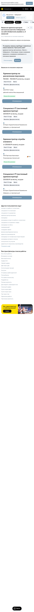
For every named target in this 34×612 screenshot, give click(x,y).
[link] (23, 9)
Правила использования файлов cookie (12, 4)
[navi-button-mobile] (31, 9)
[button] (17, 101)
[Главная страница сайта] (2, 9)
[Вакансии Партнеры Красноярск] (29, 157)
